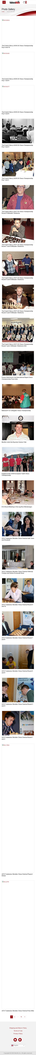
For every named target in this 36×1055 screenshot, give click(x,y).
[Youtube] (15, 1040)
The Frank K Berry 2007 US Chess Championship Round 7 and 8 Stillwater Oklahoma (17, 245)
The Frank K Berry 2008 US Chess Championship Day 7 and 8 (17, 79)
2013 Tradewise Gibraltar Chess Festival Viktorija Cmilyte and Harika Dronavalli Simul (17, 572)
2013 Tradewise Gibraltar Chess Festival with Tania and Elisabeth (18, 539)
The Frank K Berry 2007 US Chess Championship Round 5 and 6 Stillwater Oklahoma (17, 278)
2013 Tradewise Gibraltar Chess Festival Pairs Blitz (18, 1011)
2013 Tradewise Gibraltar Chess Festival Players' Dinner (17, 875)
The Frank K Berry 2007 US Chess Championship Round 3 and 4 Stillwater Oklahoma (17, 311)
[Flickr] (20, 1040)
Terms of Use (18, 1031)
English (15, 1045)
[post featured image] (18, 31)
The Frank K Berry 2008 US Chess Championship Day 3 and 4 (17, 146)
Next (24, 1016)
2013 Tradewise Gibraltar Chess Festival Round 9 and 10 (17, 605)
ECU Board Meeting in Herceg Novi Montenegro (17, 507)
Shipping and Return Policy (18, 1028)
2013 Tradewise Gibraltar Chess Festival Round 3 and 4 (17, 705)
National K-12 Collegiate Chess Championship (16, 410)
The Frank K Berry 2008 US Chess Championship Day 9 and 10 (17, 46)
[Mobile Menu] (4, 2)
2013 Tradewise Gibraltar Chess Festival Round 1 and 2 (17, 738)
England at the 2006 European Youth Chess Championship (15, 474)
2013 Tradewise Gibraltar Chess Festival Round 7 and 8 (17, 638)
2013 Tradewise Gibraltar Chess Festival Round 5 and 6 (17, 671)
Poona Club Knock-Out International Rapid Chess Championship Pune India (17, 378)
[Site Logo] (15, 2)
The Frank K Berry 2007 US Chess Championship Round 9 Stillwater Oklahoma (17, 212)
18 (21, 1016)
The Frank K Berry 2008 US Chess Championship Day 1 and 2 (17, 179)
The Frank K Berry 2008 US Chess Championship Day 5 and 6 (17, 113)
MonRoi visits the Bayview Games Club (14, 442)
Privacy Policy (18, 1033)
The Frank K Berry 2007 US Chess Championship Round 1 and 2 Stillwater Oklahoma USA (17, 345)
